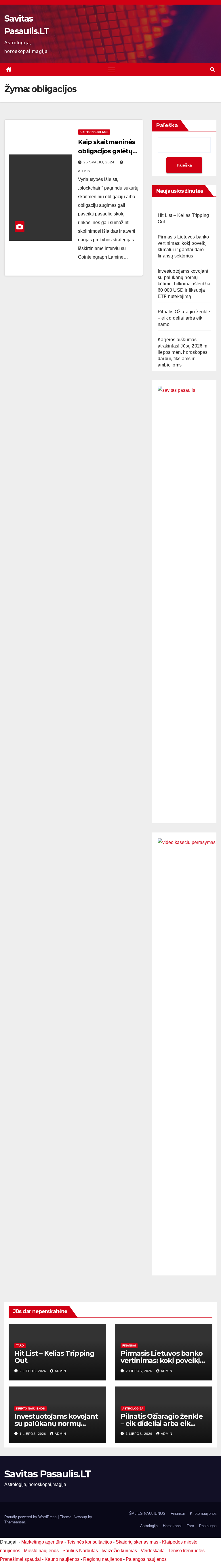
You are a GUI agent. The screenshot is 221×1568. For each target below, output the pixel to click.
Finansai (129, 1345)
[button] (212, 69)
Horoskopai (172, 1526)
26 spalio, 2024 (99, 162)
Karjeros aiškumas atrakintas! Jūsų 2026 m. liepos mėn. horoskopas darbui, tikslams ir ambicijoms (183, 352)
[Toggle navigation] (111, 69)
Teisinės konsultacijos (89, 1542)
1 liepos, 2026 (33, 1433)
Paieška (167, 125)
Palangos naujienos (146, 1559)
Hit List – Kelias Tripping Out (54, 1357)
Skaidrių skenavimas (137, 1542)
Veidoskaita (153, 1550)
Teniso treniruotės (186, 1550)
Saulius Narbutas (80, 1550)
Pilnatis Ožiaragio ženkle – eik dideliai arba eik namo (184, 318)
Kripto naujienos (94, 131)
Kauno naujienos (62, 1559)
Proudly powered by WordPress (31, 1517)
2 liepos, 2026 (33, 1371)
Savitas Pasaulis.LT (47, 1474)
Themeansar (14, 1522)
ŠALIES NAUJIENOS (147, 1513)
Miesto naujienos (41, 1550)
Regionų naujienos (102, 1559)
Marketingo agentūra (42, 1542)
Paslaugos (208, 1526)
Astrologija (132, 1408)
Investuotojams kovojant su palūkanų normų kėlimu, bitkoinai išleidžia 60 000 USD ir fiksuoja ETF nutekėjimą (184, 284)
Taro (20, 1345)
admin (60, 1371)
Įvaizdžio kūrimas (119, 1550)
